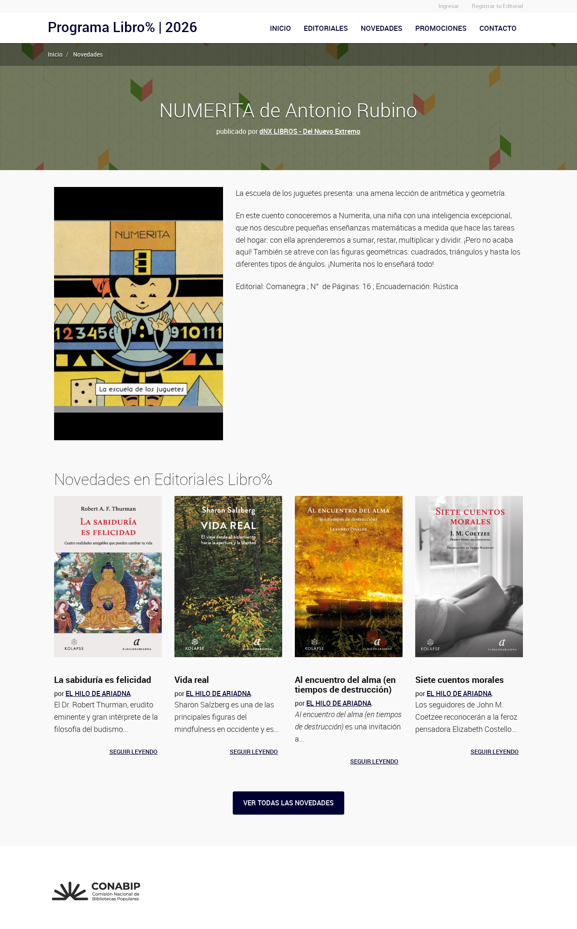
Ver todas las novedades (288, 802)
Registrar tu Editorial (497, 6)
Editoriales (326, 28)
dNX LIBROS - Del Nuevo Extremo (309, 131)
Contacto (498, 28)
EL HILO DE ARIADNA (98, 693)
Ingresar (448, 6)
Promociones (441, 28)
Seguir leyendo (133, 752)
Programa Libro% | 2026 (122, 27)
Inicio (280, 28)
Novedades (382, 28)
